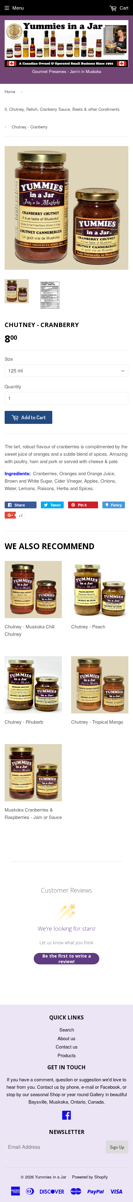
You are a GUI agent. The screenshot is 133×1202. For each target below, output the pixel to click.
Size (9, 359)
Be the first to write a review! (66, 958)
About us (66, 1038)
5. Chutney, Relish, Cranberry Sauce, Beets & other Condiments (62, 109)
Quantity (13, 386)
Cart (123, 7)
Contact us (67, 1046)
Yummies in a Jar (50, 1177)
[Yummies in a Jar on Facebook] (66, 1117)
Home (10, 91)
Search (66, 1029)
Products (67, 1055)
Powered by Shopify (90, 1177)
